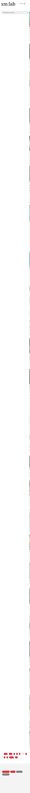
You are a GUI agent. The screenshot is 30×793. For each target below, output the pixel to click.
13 (6, 757)
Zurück (10, 753)
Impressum (19, 771)
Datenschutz (6, 774)
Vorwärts (11, 757)
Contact (13, 771)
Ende (16, 757)
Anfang (5, 753)
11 (25, 753)
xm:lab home (6, 771)
